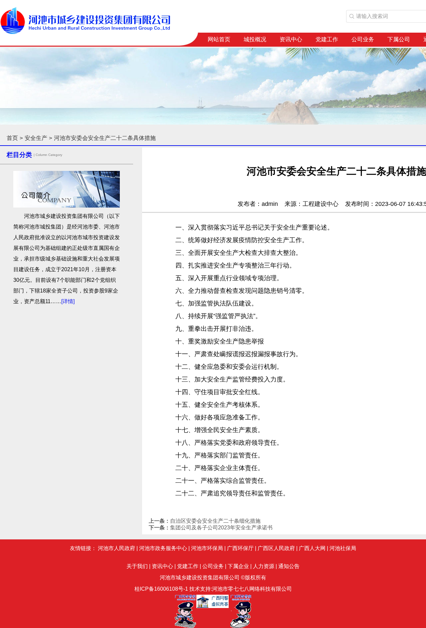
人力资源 (263, 566)
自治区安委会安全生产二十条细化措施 (215, 521)
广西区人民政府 (276, 548)
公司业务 (362, 39)
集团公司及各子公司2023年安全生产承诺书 (221, 527)
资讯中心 (291, 39)
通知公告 (289, 566)
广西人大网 (312, 548)
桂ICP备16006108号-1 (161, 589)
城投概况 (255, 39)
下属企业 (238, 566)
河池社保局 (342, 548)
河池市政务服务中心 (163, 548)
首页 (12, 138)
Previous (10, 84)
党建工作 (327, 39)
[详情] (68, 301)
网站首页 (219, 39)
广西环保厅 (240, 548)
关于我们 (137, 566)
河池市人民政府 (116, 548)
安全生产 (36, 138)
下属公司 (398, 39)
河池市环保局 (207, 548)
